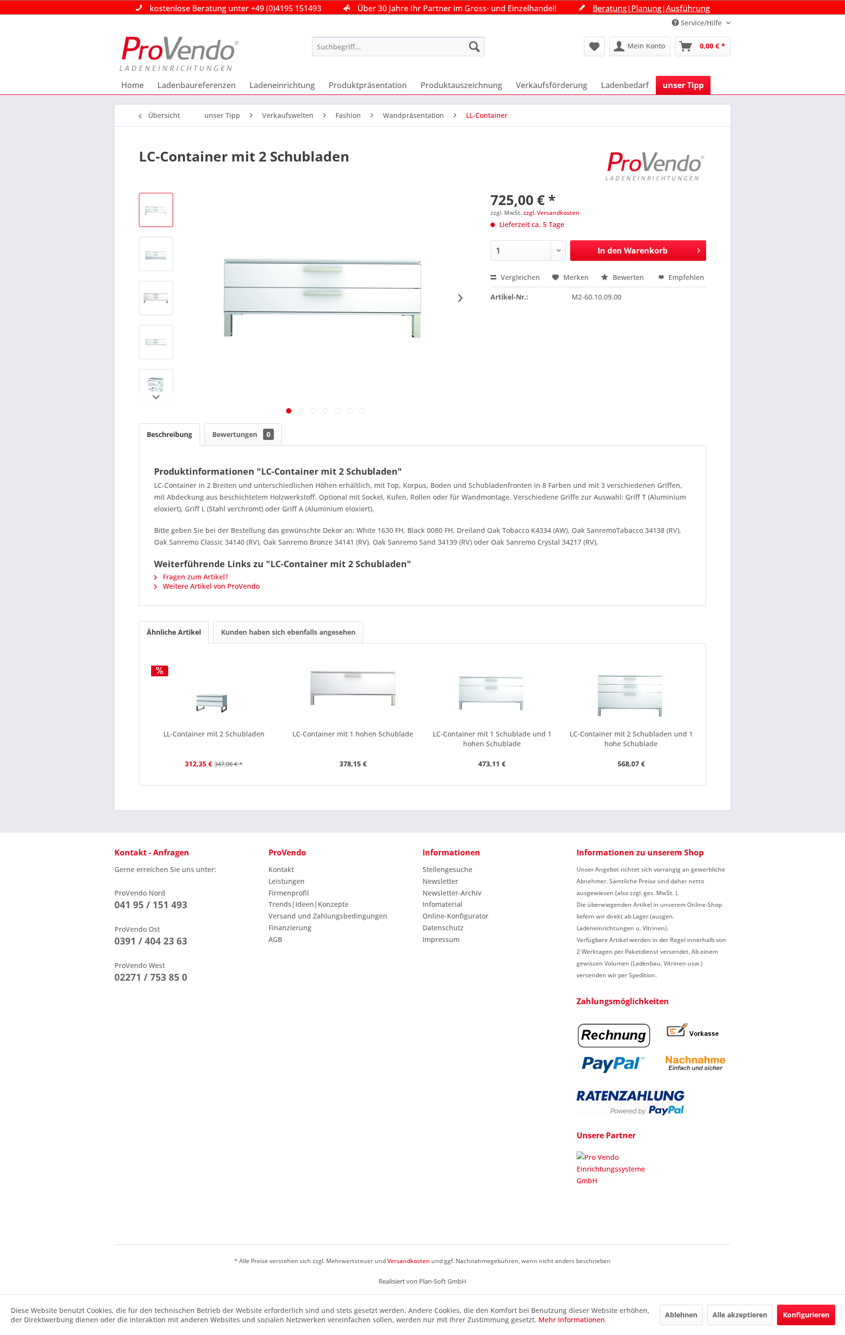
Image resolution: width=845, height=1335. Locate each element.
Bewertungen (241, 434)
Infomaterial (442, 904)
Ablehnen (681, 1314)
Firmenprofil (288, 893)
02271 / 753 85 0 (150, 977)
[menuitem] (398, 46)
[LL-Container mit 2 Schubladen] (214, 690)
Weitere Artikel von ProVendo (210, 586)
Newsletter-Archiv (451, 893)
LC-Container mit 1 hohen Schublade (352, 733)
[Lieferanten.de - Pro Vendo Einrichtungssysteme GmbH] (654, 1188)
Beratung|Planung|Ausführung (651, 8)
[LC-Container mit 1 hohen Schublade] (353, 690)
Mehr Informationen (571, 1319)
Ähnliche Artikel (174, 632)
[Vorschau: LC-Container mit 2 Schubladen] (156, 210)
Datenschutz (443, 927)
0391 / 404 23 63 (150, 941)
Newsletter (440, 881)
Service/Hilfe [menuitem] (701, 22)
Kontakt (281, 869)
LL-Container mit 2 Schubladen (214, 733)
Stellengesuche (447, 869)
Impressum (441, 939)
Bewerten (628, 277)
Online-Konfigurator (455, 916)
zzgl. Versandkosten (551, 212)
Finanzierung (289, 927)
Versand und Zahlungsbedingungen (327, 916)
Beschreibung (169, 434)
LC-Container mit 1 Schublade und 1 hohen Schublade (492, 738)
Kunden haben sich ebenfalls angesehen (288, 632)
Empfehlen (685, 277)
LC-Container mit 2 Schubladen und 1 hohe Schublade (631, 738)
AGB (275, 939)
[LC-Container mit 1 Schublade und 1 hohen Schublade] (492, 690)
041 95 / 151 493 (150, 904)
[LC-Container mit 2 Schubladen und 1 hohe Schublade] (631, 690)
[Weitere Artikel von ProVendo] (655, 166)
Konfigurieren (806, 1314)
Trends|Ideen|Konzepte (308, 904)
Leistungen (286, 881)
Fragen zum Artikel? (194, 576)
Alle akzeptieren (739, 1314)
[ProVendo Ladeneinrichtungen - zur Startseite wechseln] (179, 54)
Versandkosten (408, 1261)
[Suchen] (474, 46)
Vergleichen (519, 277)
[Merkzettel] (594, 46)
